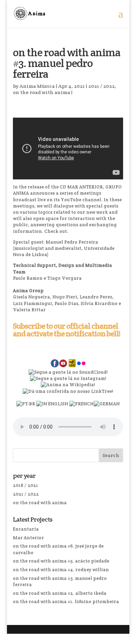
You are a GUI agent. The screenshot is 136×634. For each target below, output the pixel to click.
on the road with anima (41, 92)
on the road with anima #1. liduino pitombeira (66, 602)
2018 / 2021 (25, 485)
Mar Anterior (28, 538)
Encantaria (26, 529)
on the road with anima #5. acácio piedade (61, 561)
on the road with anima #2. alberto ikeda (59, 593)
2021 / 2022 (101, 86)
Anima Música (37, 86)
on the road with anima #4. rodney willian (61, 570)
